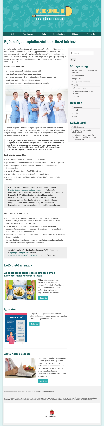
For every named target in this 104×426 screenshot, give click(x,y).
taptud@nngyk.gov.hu (18, 253)
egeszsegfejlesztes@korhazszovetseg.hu (24, 255)
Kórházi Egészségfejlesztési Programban (24, 190)
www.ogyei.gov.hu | (39, 391)
